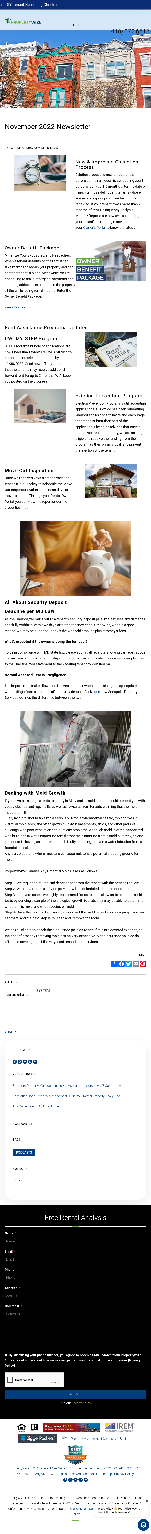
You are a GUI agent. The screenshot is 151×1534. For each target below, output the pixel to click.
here (96, 692)
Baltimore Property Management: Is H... (40, 1086)
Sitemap (106, 1474)
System (18, 1180)
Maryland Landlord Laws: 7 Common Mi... (96, 1086)
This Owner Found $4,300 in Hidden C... (39, 1106)
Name (9, 1233)
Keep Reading (15, 307)
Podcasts (24, 1152)
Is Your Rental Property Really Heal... (98, 1096)
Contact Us (90, 1474)
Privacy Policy (124, 1474)
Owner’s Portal (94, 227)
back (12, 1032)
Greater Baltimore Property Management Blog (37, 101)
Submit (75, 1394)
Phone (9, 1270)
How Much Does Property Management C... (42, 1096)
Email (9, 1251)
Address (11, 1288)
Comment (12, 1306)
